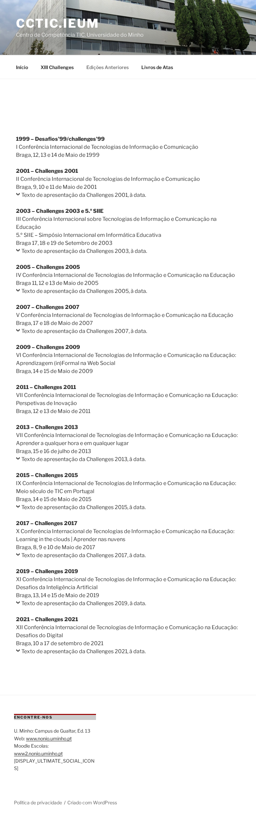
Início (22, 67)
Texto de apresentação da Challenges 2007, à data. (84, 331)
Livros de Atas (157, 67)
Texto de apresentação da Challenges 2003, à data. (84, 251)
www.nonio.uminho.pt (49, 738)
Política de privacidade (38, 802)
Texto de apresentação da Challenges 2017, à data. (83, 555)
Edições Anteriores (107, 67)
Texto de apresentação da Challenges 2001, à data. (83, 195)
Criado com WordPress (92, 802)
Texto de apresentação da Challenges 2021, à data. (83, 651)
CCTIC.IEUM (57, 23)
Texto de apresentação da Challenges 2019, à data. (83, 603)
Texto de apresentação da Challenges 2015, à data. (83, 507)
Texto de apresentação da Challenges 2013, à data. (83, 459)
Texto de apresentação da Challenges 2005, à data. (84, 291)
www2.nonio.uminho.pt (38, 753)
